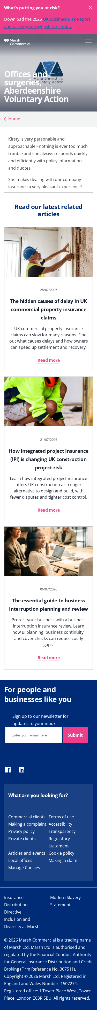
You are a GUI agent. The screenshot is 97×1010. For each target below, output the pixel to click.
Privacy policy (21, 831)
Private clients (22, 838)
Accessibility (60, 824)
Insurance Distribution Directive (16, 905)
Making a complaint (27, 824)
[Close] (90, 7)
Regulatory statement (59, 842)
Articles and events (26, 853)
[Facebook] (8, 770)
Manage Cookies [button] (24, 867)
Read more (49, 360)
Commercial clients (27, 817)
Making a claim (63, 860)
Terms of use (61, 817)
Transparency (62, 831)
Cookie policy (61, 853)
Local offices (20, 860)
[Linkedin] (21, 770)
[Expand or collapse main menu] (87, 40)
